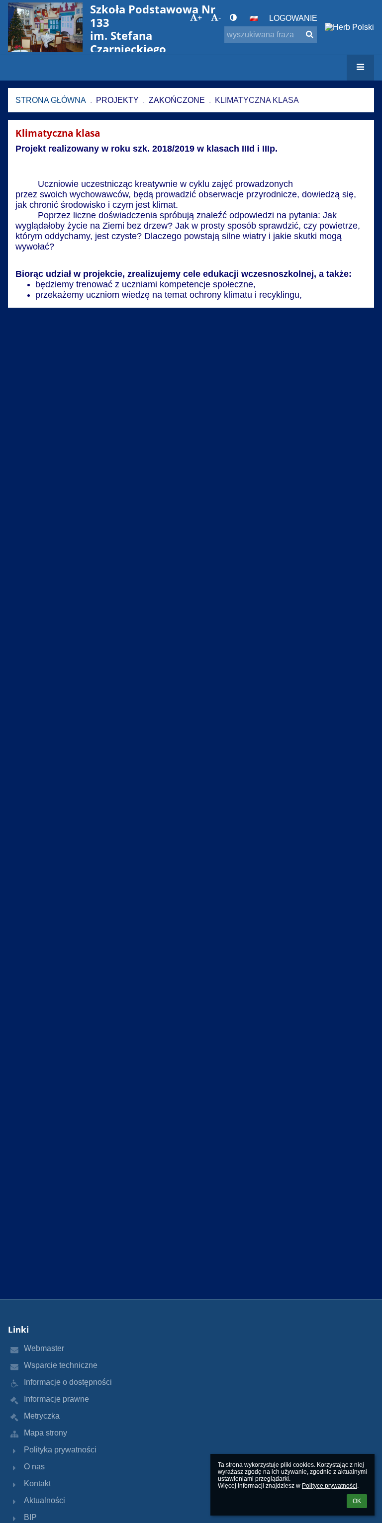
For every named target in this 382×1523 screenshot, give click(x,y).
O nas (34, 1466)
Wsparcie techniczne (60, 1365)
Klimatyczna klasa (257, 100)
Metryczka (42, 1416)
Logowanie (293, 18)
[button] (233, 18)
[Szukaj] (309, 34)
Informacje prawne (56, 1399)
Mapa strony (45, 1433)
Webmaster (44, 1348)
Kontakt (37, 1483)
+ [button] (199, 17)
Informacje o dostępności (68, 1382)
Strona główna (50, 100)
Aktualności (44, 1500)
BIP (30, 1517)
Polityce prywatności (329, 1485)
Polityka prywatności (60, 1449)
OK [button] (357, 1501)
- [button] (219, 17)
